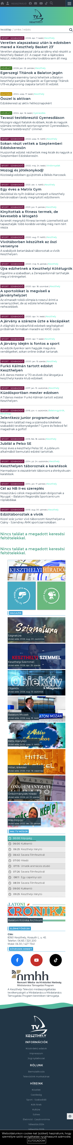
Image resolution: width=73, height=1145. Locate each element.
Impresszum (36, 1053)
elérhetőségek (20, 928)
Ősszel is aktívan (15, 99)
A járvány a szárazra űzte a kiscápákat (35, 321)
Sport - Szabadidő (12, 38)
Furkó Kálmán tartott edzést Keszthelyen (26, 368)
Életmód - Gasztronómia (36, 1119)
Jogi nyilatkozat (36, 1058)
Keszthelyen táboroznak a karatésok (33, 466)
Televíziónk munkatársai (36, 1076)
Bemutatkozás (36, 1071)
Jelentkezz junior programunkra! (29, 418)
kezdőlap (6, 29)
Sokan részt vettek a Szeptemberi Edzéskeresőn (31, 146)
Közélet (6, 68)
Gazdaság (36, 1094)
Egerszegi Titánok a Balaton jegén (31, 73)
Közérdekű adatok (36, 1048)
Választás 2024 (36, 1124)
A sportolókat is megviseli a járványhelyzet (25, 293)
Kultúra (6, 94)
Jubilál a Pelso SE (15, 444)
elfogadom (36, 1140)
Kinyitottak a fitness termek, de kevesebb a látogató (29, 214)
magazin (15, 613)
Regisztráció (18, 4)
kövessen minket (21, 949)
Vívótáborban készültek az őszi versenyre (28, 244)
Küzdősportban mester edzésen (29, 393)
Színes (36, 1114)
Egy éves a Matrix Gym (20, 189)
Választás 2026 (36, 1129)
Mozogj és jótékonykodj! (21, 170)
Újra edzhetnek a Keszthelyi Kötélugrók (36, 269)
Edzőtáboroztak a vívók (21, 514)
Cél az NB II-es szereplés (22, 488)
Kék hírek (36, 1104)
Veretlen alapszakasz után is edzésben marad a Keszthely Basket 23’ (35, 45)
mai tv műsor (19, 831)
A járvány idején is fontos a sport (30, 344)
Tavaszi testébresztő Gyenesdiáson (32, 118)
